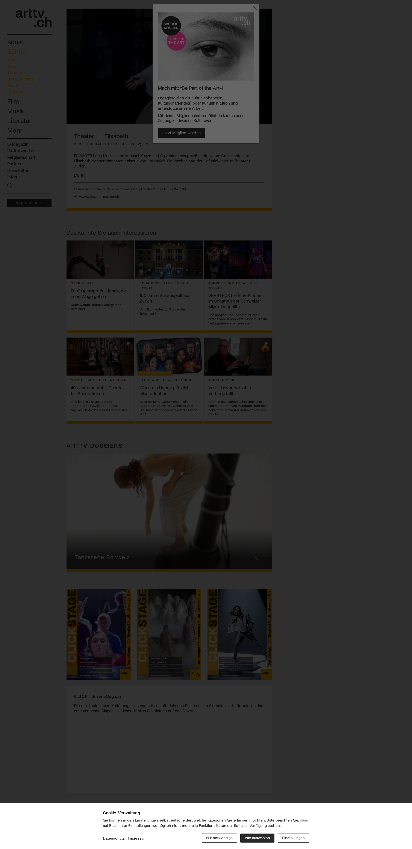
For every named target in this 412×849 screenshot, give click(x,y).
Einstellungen (293, 837)
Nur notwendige (219, 837)
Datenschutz (114, 838)
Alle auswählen (257, 837)
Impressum (137, 838)
